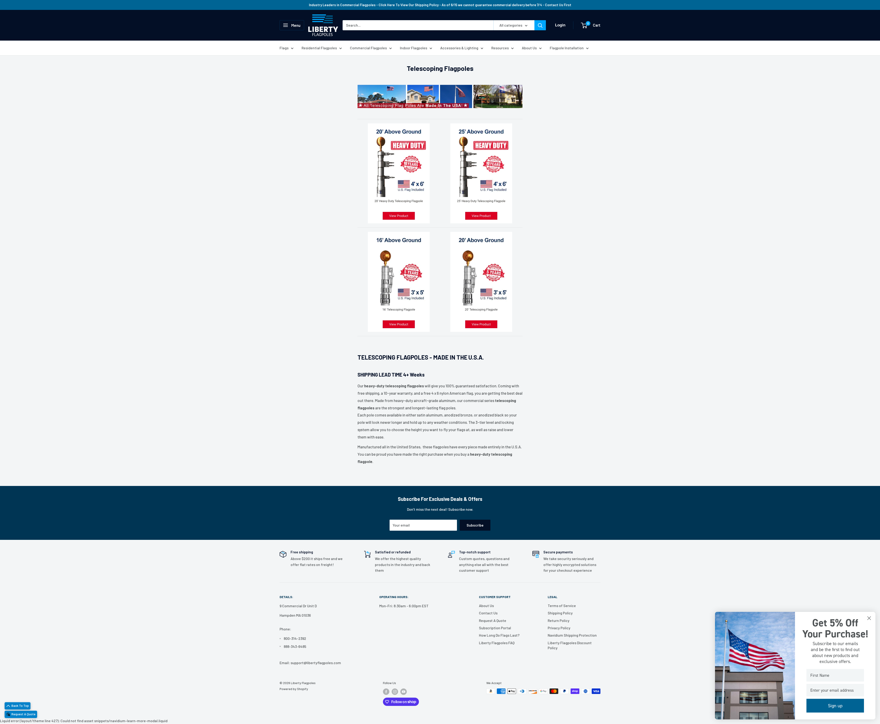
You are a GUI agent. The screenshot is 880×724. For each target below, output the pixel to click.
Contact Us (488, 613)
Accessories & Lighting (459, 48)
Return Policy (558, 620)
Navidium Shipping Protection (572, 635)
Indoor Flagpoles (413, 48)
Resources (500, 48)
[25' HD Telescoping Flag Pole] (481, 173)
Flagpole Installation (567, 48)
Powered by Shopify (294, 689)
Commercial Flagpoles (368, 48)
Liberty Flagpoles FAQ (496, 643)
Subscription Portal (495, 628)
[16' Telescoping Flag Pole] (399, 282)
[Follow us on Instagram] (395, 691)
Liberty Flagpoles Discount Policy (570, 645)
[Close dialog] (869, 618)
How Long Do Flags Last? (499, 635)
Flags (284, 48)
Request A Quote (492, 620)
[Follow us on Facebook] (386, 691)
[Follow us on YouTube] (403, 691)
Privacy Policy (559, 628)
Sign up (835, 706)
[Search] (540, 25)
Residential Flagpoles (319, 48)
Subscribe (475, 525)
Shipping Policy (560, 613)
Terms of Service (562, 605)
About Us (529, 48)
